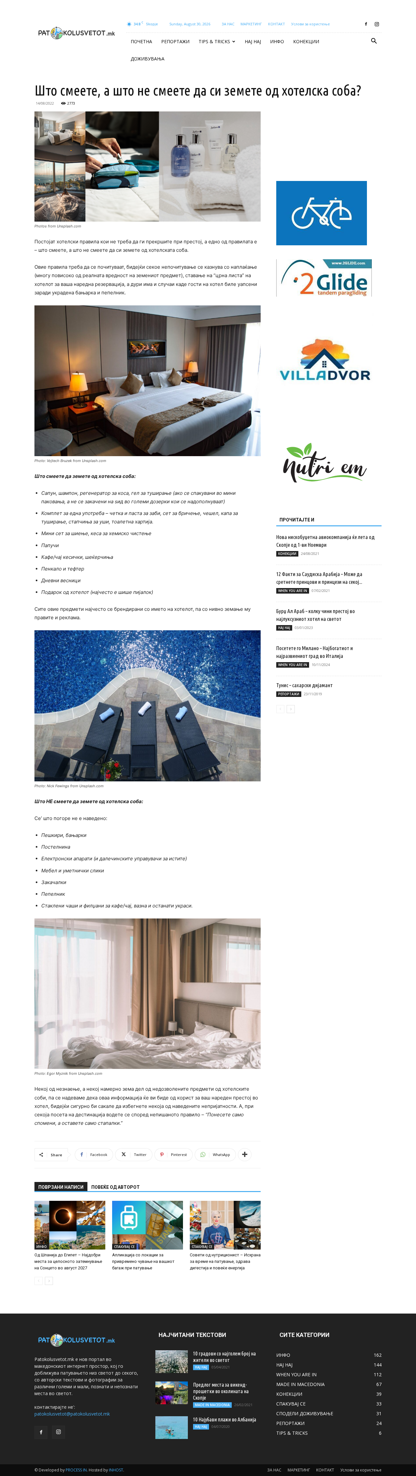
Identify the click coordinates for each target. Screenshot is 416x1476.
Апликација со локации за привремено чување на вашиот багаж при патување (143, 1261)
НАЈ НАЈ (253, 41)
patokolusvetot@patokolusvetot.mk (72, 1414)
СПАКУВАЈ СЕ (124, 1246)
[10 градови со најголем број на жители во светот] (171, 1361)
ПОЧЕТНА (141, 41)
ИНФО (277, 41)
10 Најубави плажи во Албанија (224, 1419)
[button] (374, 42)
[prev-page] (38, 1281)
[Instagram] (377, 24)
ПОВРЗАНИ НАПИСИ (61, 1187)
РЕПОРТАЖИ (175, 41)
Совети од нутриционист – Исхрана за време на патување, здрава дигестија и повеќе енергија (225, 1261)
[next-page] (49, 1281)
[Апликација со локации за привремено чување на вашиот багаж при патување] (147, 1225)
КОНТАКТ (276, 23)
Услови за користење (310, 23)
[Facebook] (366, 24)
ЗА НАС (228, 23)
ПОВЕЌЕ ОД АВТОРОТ (115, 1187)
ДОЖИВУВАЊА (147, 59)
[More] (245, 1154)
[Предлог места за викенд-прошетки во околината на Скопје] (171, 1392)
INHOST (116, 1470)
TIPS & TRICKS (214, 41)
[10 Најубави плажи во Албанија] (171, 1427)
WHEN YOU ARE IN (292, 590)
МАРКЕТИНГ (251, 23)
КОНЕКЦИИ (306, 41)
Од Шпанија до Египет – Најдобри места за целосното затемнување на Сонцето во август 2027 (68, 1261)
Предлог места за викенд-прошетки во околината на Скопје (221, 1391)
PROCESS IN (76, 1470)
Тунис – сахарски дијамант (304, 685)
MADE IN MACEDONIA (212, 1405)
